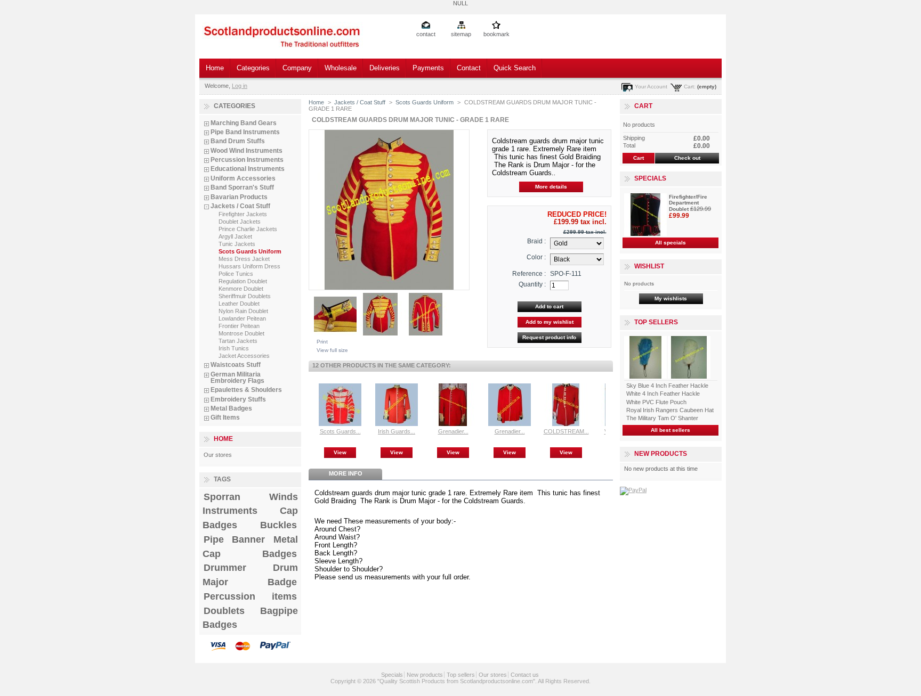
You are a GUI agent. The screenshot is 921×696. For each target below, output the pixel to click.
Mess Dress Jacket (244, 259)
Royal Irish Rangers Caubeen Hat (670, 410)
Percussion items (250, 596)
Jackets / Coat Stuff (240, 206)
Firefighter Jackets (243, 214)
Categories (253, 68)
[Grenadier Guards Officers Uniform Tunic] (509, 424)
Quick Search (515, 68)
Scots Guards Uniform (250, 251)
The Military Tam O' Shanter (662, 418)
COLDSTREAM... (566, 431)
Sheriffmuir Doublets (245, 296)
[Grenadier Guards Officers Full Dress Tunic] (453, 424)
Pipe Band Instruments (245, 132)
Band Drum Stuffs (238, 141)
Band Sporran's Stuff (242, 187)
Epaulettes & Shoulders (246, 390)
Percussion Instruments (247, 159)
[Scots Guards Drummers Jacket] (340, 424)
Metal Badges (231, 408)
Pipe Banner (234, 539)
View (340, 452)
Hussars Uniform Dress (249, 266)
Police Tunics (236, 274)
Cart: (690, 86)
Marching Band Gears (244, 123)
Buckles (278, 525)
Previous (311, 404)
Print (322, 342)
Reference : (529, 273)
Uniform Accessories (243, 178)
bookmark (496, 34)
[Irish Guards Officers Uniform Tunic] (396, 424)
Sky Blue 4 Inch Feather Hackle (667, 385)
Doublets (224, 610)
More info (345, 473)
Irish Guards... (396, 431)
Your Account (651, 86)
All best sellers (670, 430)
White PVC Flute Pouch (656, 402)
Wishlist (649, 266)
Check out (687, 158)
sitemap (461, 34)
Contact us (525, 675)
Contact (469, 68)
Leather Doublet (239, 303)
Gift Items (225, 417)
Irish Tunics (234, 348)
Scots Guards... (340, 431)
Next (607, 404)
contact (425, 34)
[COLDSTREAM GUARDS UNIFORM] (566, 424)
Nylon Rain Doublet (243, 311)
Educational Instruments (248, 169)
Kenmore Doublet (241, 288)
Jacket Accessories (244, 356)
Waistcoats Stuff (236, 365)
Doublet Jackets (240, 221)
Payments (428, 68)
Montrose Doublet (241, 333)
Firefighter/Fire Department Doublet (688, 203)
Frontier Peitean (239, 326)
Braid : (536, 241)
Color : (536, 257)
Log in (239, 86)
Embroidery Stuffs (238, 399)
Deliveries (384, 68)
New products (660, 453)
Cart (643, 106)
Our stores (218, 455)
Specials (650, 178)
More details (551, 187)
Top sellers (656, 322)
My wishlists (671, 298)
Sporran (222, 497)
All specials (670, 242)
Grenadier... (453, 431)
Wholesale (341, 68)
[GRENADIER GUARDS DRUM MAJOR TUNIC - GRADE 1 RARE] (335, 333)
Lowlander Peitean (242, 318)
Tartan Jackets (238, 341)
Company (297, 68)
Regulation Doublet (243, 281)
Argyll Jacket (235, 236)
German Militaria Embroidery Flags (237, 377)
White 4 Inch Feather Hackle (663, 393)
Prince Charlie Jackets (248, 229)
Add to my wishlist (549, 322)
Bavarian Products (239, 197)
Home (215, 68)
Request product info (549, 337)
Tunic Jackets (237, 244)
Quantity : (532, 284)
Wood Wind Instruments (246, 150)
